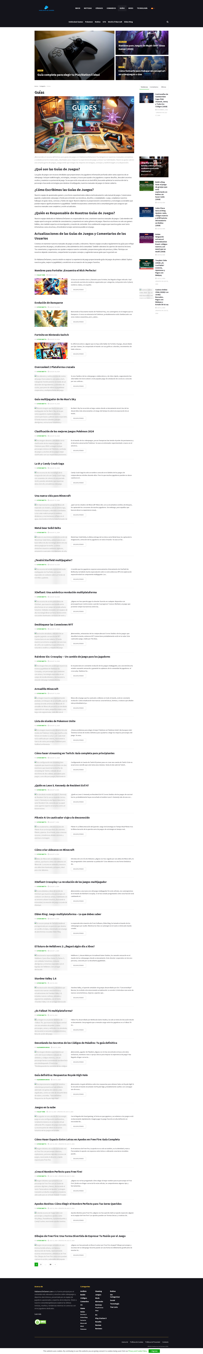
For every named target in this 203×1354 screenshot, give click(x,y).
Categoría (42, 86)
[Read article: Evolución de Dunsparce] (51, 318)
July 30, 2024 (53, 983)
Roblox (98, 22)
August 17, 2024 (54, 629)
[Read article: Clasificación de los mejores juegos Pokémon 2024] (51, 447)
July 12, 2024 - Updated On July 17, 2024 (61, 1240)
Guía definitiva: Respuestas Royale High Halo (61, 1075)
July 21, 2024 (57, 1047)
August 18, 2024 (54, 597)
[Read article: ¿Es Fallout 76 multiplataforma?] (51, 1026)
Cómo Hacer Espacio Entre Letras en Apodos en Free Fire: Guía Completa (77, 1139)
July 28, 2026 (161, 202)
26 (50, 1264)
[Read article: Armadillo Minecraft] (51, 705)
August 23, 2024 (54, 468)
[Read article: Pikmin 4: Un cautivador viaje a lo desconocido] (51, 833)
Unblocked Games (76, 22)
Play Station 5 (101, 1318)
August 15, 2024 (54, 693)
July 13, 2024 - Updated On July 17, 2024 (61, 1176)
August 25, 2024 (54, 436)
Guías (122, 8)
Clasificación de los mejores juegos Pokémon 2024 (64, 431)
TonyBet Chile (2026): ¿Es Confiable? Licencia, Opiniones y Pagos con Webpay (161, 267)
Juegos (98, 1295)
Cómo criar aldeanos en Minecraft (54, 850)
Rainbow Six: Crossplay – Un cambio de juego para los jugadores (72, 656)
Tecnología (142, 8)
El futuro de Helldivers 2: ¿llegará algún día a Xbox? (65, 946)
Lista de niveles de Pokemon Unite (55, 721)
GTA (104, 22)
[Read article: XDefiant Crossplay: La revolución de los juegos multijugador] (51, 898)
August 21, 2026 (148, 175)
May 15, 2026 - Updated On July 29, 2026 (132, 54)
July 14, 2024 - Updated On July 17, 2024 (61, 1144)
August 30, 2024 (54, 307)
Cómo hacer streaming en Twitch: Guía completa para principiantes (74, 753)
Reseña (98, 1322)
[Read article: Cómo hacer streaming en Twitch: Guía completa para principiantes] (51, 769)
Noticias (88, 8)
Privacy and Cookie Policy (137, 1351)
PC (96, 1315)
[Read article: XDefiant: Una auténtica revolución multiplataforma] (51, 608)
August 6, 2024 (54, 854)
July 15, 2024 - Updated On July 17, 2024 (60, 1112)
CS (81, 1305)
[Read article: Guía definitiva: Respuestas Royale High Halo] (51, 1091)
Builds (82, 1295)
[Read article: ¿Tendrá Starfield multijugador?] (51, 576)
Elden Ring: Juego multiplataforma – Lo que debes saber (68, 914)
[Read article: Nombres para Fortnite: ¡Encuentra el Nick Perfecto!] (51, 286)
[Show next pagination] (55, 1264)
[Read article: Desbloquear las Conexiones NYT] (51, 640)
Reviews (98, 1328)
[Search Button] (167, 21)
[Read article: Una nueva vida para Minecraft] (51, 511)
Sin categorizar (115, 1296)
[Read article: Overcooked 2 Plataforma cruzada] (51, 383)
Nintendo (99, 1301)
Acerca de (125, 1342)
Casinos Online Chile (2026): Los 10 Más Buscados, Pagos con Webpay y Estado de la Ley (161, 297)
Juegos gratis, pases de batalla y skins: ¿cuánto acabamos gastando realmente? (151, 167)
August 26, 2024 (54, 404)
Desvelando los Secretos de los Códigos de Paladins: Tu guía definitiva (76, 1043)
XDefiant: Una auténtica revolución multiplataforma (66, 592)
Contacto (165, 1342)
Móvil (82, 1326)
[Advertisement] (157, 136)
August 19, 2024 (54, 564)
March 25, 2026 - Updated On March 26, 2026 (134, 79)
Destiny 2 (83, 1314)
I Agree (154, 1351)
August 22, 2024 (54, 500)
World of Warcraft (115, 22)
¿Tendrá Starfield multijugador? (53, 560)
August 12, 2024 (54, 725)
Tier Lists (114, 1307)
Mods (130, 8)
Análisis (122, 42)
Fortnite (83, 1320)
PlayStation (99, 1307)
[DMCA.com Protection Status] (40, 1322)
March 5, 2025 (52, 275)
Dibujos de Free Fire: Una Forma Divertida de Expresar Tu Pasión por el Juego (80, 1236)
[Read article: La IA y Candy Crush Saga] (51, 479)
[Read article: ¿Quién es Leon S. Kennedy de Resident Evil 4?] (51, 801)
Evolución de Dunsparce (49, 302)
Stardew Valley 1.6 (45, 978)
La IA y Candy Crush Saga (49, 463)
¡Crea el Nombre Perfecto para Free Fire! (58, 1171)
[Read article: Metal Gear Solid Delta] (51, 544)
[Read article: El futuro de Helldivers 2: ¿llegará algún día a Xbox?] (51, 962)
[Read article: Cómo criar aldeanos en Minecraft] (51, 865)
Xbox (96, 1310)
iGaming (98, 1291)
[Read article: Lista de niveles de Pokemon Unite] (51, 737)
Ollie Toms (41, 275)
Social (112, 1300)
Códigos (99, 8)
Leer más (38, 1314)
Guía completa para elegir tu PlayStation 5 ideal (68, 75)
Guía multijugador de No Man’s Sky (55, 399)
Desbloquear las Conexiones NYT (54, 624)
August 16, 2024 (54, 661)
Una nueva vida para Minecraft (53, 495)
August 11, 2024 (54, 758)
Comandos (111, 8)
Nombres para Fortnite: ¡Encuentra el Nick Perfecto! (65, 270)
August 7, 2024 (54, 822)
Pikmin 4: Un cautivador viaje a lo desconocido (62, 817)
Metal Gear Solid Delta (48, 528)
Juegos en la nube (45, 1107)
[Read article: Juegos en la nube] (51, 1123)
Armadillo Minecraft (46, 689)
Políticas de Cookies (136, 1342)
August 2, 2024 (54, 919)
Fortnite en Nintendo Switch (52, 335)
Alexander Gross (43, 1047)
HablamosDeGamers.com (44, 1291)
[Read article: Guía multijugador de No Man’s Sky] (51, 415)
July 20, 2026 (55, 79)
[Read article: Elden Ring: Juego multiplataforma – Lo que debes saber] (51, 930)
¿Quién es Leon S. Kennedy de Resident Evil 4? (62, 785)
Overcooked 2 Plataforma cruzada (55, 367)
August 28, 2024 (54, 371)
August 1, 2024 (54, 951)
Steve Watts (41, 307)
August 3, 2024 (54, 886)
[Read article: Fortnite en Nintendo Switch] (51, 351)
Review (98, 1325)
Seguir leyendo (79, 289)
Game (82, 1308)
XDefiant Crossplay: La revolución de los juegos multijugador (71, 882)
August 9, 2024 (54, 790)
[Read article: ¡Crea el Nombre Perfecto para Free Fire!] (51, 1187)
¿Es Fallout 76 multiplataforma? (53, 1011)
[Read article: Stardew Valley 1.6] (51, 994)
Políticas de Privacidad (152, 1342)
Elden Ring (128, 22)
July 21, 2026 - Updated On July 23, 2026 (161, 281)
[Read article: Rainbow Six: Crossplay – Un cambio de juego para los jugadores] (51, 672)
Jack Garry (44, 79)
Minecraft (83, 1323)
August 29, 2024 (54, 339)
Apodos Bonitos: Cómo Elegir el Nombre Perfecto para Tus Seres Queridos (78, 1204)
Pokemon (89, 22)
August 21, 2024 (54, 532)
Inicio (77, 8)
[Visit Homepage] (46, 8)
